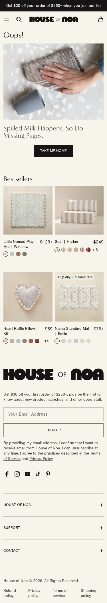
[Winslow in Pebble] (5, 254)
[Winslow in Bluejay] (12, 254)
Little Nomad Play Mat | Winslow (18, 244)
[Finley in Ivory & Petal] (12, 341)
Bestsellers (18, 179)
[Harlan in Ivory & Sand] (69, 249)
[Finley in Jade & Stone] (24, 341)
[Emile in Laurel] (63, 341)
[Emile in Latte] (57, 341)
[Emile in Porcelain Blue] (69, 341)
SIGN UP (54, 430)
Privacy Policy (41, 459)
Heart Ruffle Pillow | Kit (20, 331)
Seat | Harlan (66, 241)
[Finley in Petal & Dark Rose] (31, 341)
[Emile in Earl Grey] (76, 341)
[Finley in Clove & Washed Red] (37, 341)
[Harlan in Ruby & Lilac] (88, 249)
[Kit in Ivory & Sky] (5, 341)
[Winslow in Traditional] (18, 254)
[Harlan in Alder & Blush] (82, 249)
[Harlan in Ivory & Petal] (76, 249)
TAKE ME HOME (53, 151)
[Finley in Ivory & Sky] (18, 341)
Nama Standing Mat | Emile (72, 331)
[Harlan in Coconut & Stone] (63, 249)
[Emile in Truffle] (82, 341)
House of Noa (15, 581)
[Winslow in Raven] (24, 254)
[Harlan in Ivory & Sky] (57, 249)
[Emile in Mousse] (88, 341)
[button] (6, 19)
